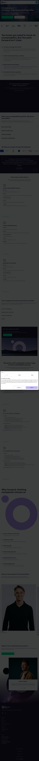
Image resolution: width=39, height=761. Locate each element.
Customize (19, 387)
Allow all (31, 387)
